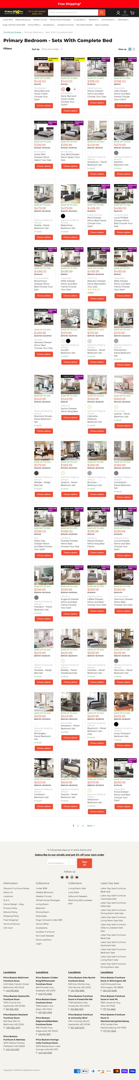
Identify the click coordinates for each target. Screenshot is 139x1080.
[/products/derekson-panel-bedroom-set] (70, 701)
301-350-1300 (12, 1009)
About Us (8, 892)
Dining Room (108, 20)
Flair (36, 538)
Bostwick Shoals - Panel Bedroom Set (43, 419)
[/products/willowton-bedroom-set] (97, 768)
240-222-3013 (12, 1049)
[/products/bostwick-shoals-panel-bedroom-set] (43, 384)
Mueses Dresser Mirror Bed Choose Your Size (70, 543)
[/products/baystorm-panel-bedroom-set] (97, 701)
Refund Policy (10, 912)
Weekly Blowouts (23, 20)
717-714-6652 (109, 1009)
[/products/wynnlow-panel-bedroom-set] (123, 638)
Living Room (79, 20)
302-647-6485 (110, 990)
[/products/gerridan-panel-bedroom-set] (97, 638)
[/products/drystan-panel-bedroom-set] (70, 768)
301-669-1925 (77, 1009)
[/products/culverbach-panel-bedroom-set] (123, 450)
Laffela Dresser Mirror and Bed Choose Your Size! (96, 602)
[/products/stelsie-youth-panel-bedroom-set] (43, 193)
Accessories (48, 25)
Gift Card (7, 928)
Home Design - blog (13, 904)
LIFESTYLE (92, 278)
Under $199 (8, 20)
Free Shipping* (10, 920)
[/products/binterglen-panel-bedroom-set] (43, 701)
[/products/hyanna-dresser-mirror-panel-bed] (70, 450)
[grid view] (130, 49)
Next (90, 825)
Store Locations (102, 25)
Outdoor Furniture (65, 25)
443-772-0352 (45, 994)
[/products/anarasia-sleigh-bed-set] (43, 638)
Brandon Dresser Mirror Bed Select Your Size (96, 284)
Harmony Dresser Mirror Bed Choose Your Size (123, 602)
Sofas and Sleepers (77, 896)
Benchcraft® (119, 411)
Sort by (36, 49)
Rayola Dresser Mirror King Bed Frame (95, 543)
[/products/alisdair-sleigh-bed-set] (43, 450)
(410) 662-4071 (13, 1027)
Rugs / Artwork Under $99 (14, 25)
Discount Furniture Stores (16, 888)
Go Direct (38, 340)
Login (39, 943)
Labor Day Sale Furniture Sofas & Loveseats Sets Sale (113, 927)
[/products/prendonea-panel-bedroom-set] (123, 318)
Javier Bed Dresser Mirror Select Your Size (42, 157)
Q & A (6, 900)
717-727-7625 (109, 1031)
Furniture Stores (12, 32)
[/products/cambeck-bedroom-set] (43, 768)
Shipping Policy (11, 916)
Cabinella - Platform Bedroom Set (94, 419)
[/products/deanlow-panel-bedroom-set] (97, 318)
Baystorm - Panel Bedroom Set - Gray (96, 731)
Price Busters (40, 88)
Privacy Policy (10, 908)
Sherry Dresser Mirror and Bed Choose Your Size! (96, 94)
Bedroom (93, 20)
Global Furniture (94, 88)
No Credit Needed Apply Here (37, 12)
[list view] (134, 49)
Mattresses (122, 20)
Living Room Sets (77, 888)
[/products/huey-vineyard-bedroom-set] (123, 701)
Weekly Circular (40, 20)
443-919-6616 (12, 990)
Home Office (33, 25)
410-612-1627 (44, 1034)
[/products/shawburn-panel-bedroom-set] (97, 130)
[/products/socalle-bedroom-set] (70, 318)
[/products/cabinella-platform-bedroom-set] (97, 384)
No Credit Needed (84, 25)
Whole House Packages (60, 20)
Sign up (84, 863)
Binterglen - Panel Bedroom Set (42, 736)
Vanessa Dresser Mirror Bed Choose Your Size (43, 345)
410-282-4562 (45, 1012)
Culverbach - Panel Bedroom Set (122, 485)
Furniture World (121, 215)
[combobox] (73, 12)
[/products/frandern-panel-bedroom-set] (43, 575)
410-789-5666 (77, 990)
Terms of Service (11, 924)
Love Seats (73, 892)
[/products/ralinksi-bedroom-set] (123, 130)
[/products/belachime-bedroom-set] (70, 193)
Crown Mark (119, 88)
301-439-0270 (77, 1027)
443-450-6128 (45, 1052)
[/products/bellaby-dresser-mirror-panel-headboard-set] (70, 638)
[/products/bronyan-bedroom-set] (97, 450)
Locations (8, 896)
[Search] (101, 12)
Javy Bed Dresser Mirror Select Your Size (70, 157)
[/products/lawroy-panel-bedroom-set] (123, 384)
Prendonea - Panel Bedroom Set (122, 353)
